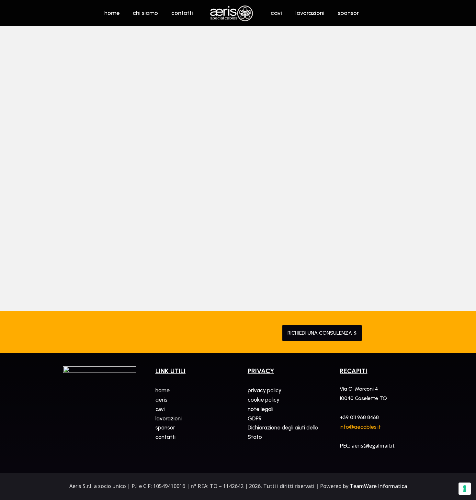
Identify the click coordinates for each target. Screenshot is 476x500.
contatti (165, 437)
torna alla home (238, 115)
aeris (161, 399)
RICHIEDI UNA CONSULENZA (322, 333)
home (162, 390)
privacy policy (264, 390)
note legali (260, 409)
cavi (160, 409)
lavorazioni (168, 418)
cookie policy (263, 399)
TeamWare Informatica (378, 486)
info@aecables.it (360, 427)
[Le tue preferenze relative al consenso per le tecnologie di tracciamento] (465, 489)
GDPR (255, 418)
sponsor (165, 427)
